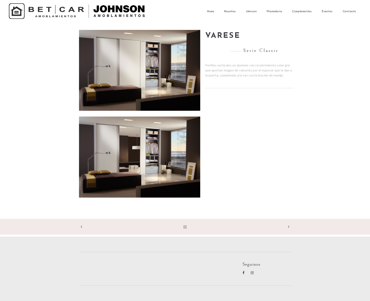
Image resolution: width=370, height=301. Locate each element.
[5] (139, 157)
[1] (139, 70)
